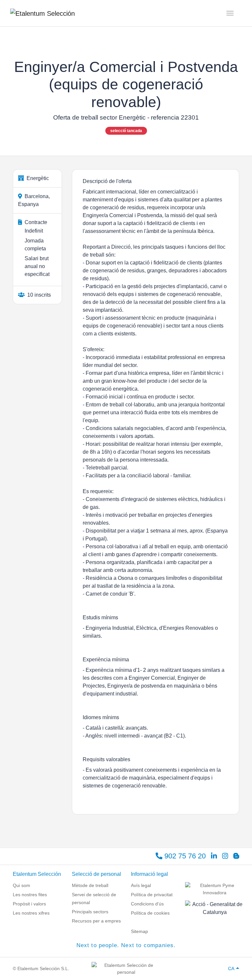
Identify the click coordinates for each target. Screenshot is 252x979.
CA (231, 968)
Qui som (21, 885)
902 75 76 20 (184, 856)
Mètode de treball (90, 885)
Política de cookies (150, 913)
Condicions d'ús (147, 903)
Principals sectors (90, 911)
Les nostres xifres (31, 913)
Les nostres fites (30, 894)
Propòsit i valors (29, 903)
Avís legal (141, 885)
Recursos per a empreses (99, 920)
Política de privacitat (152, 894)
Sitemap (139, 931)
